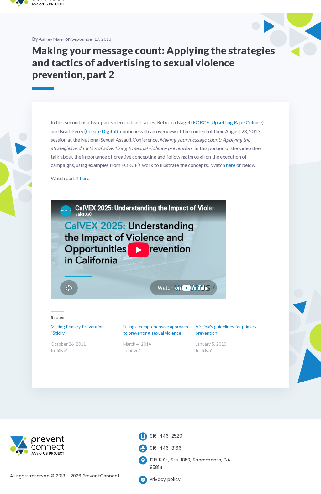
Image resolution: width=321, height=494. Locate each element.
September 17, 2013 (91, 39)
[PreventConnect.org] (37, 6)
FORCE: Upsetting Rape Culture (227, 122)
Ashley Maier (51, 39)
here (230, 165)
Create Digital (101, 131)
